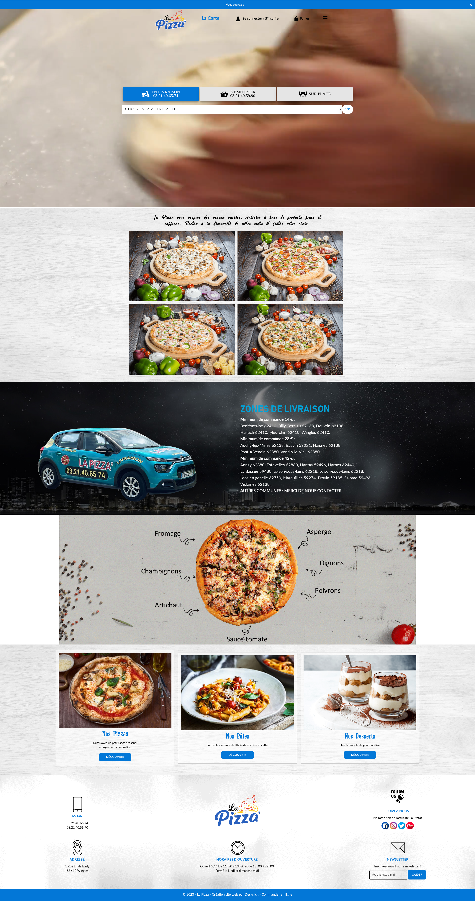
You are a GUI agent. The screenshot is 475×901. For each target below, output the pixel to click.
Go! (347, 109)
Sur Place (320, 93)
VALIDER (417, 875)
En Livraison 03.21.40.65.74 (166, 94)
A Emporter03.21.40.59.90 (242, 94)
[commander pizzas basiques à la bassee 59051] (237, 579)
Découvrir (115, 757)
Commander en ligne (277, 894)
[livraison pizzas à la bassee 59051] (171, 15)
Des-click (251, 894)
